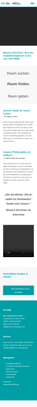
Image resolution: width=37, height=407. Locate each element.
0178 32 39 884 (13, 324)
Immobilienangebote (13, 363)
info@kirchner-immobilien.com (14, 327)
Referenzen (10, 377)
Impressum (7, 382)
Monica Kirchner (12, 372)
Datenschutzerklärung (11, 384)
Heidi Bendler (11, 374)
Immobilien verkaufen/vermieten (17, 366)
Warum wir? (10, 369)
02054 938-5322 (15, 321)
